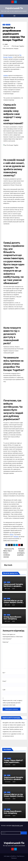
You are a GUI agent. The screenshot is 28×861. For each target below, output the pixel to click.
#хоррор (16, 48)
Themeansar (14, 858)
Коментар (6, 642)
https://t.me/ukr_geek (17, 825)
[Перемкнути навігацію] (14, 16)
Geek (6, 44)
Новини (9, 758)
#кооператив (9, 48)
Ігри (4, 24)
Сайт (4, 689)
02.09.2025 (8, 798)
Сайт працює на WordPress (10, 856)
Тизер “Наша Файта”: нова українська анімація (13, 762)
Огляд (8, 582)
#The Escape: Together (18, 46)
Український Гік (14, 8)
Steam (11, 534)
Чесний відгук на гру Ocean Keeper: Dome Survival (13, 602)
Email (4, 681)
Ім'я (4, 672)
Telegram (16, 536)
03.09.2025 (8, 781)
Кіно (5, 758)
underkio (5, 75)
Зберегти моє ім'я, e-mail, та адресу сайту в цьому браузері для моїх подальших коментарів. (12, 703)
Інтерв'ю (8, 24)
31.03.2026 (8, 764)
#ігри (4, 48)
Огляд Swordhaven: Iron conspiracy (12, 618)
